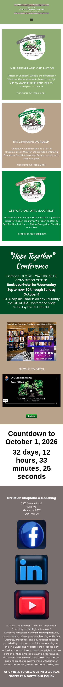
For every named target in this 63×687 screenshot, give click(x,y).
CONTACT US (31, 513)
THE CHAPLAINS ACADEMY (31, 142)
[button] (31, 19)
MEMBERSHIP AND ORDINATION (31, 68)
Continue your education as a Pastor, (31, 148)
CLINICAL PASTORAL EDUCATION (31, 211)
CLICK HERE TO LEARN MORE (31, 93)
